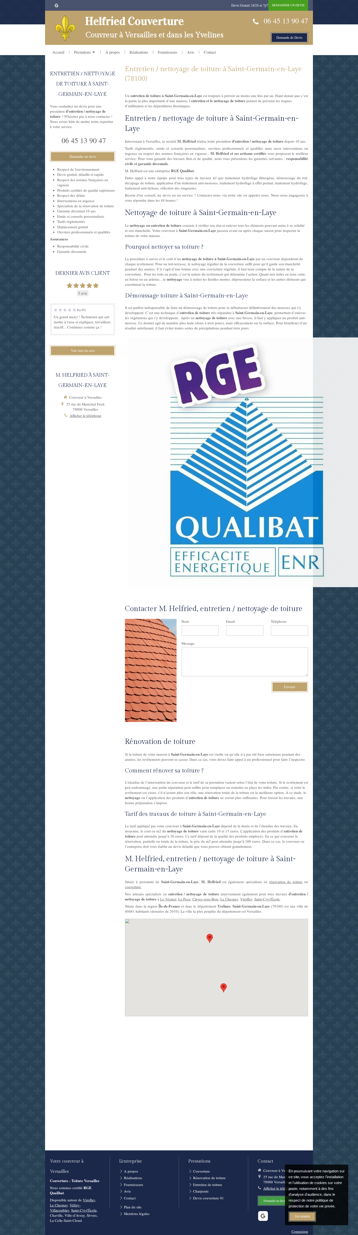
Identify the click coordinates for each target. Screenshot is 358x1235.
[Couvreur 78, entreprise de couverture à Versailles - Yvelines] (65, 28)
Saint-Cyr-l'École (267, 899)
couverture (133, 886)
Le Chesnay (229, 899)
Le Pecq (184, 899)
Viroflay (246, 899)
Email (230, 621)
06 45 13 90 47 (286, 20)
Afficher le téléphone (85, 415)
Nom (185, 621)
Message (188, 643)
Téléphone (279, 621)
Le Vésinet (168, 899)
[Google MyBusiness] (56, 6)
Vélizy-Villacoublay (65, 1208)
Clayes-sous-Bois (205, 899)
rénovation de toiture (285, 881)
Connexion (300, 1231)
